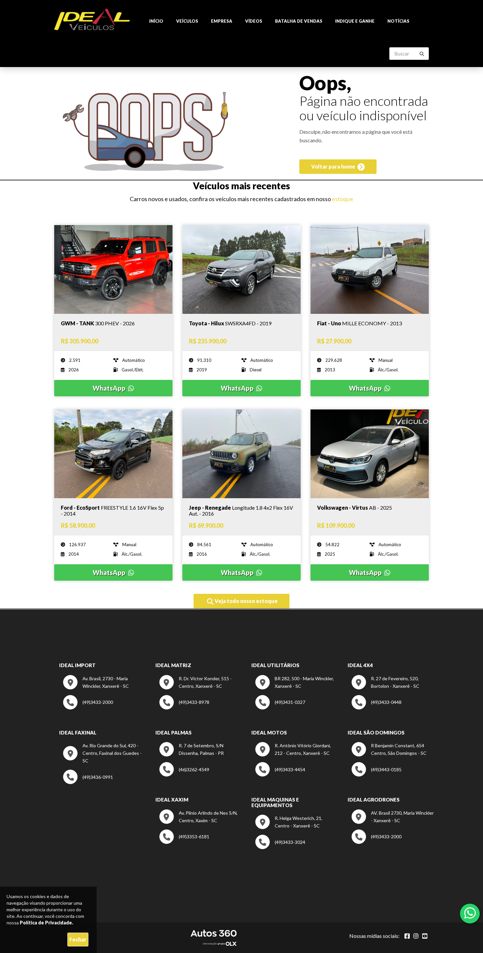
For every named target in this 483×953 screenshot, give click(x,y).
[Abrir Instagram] (416, 936)
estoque (342, 198)
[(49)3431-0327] (280, 707)
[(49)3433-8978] (184, 707)
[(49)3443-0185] (377, 775)
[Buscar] (422, 54)
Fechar (77, 939)
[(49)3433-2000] (88, 707)
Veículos (187, 21)
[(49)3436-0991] (88, 782)
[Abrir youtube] (424, 936)
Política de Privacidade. (46, 922)
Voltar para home (333, 166)
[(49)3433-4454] (280, 775)
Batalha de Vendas (298, 21)
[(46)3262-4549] (184, 775)
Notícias (398, 21)
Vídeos (253, 21)
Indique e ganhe (355, 21)
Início (156, 21)
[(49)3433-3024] (280, 847)
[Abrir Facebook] (407, 936)
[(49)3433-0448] (377, 707)
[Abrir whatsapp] (470, 913)
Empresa (221, 21)
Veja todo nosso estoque (246, 601)
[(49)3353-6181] (184, 842)
